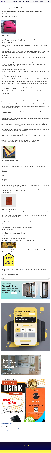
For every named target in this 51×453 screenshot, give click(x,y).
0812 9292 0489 (23, 251)
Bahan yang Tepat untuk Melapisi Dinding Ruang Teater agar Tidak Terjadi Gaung (13, 432)
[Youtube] (24, 445)
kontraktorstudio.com (25, 270)
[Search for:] (25, 279)
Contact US (42, 1)
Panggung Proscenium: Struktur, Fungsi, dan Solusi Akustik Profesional (12, 430)
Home (10, 1)
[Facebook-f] (22, 445)
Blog (2, 13)
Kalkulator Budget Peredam (24, 1)
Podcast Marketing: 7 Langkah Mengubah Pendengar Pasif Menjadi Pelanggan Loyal (14, 428)
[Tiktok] (29, 445)
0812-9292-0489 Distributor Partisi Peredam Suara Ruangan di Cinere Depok (21, 11)
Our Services (15, 1)
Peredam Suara (23, 269)
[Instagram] (26, 445)
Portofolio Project (34, 1)
